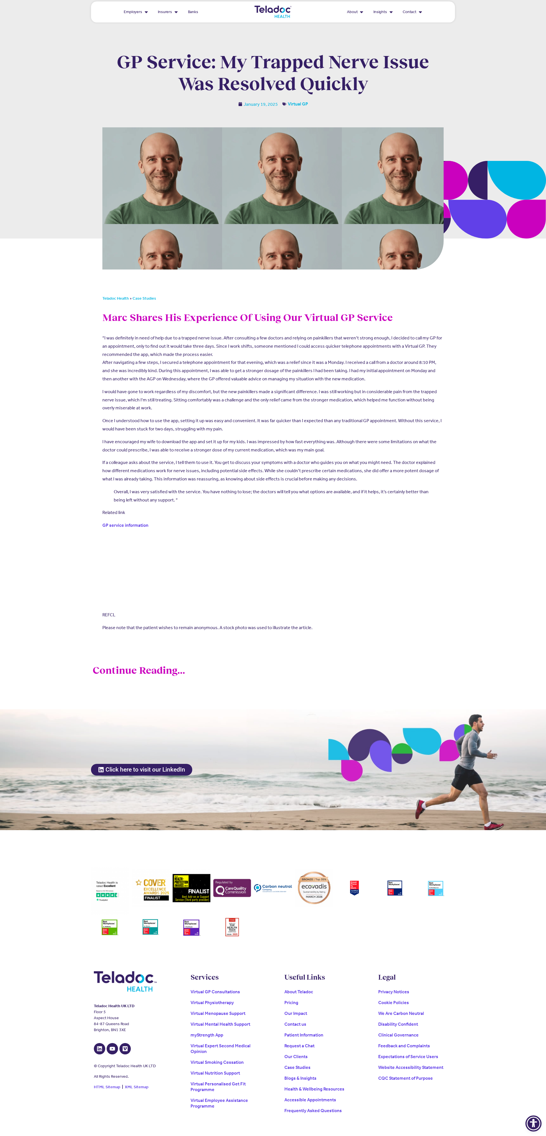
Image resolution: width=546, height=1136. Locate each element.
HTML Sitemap (107, 1087)
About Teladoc (298, 991)
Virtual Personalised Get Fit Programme (218, 1086)
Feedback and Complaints (404, 1045)
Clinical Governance (398, 1035)
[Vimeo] (125, 1048)
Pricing (291, 1002)
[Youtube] (112, 1048)
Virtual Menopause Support (218, 1013)
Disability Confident (398, 1024)
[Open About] (361, 12)
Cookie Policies (393, 1002)
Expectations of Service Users (408, 1056)
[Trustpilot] (110, 891)
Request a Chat (299, 1045)
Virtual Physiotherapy (212, 1002)
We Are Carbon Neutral (401, 1013)
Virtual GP (298, 104)
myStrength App (207, 1035)
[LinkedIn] (99, 1048)
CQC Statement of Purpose (405, 1078)
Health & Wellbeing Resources (314, 1089)
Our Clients (296, 1056)
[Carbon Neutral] (273, 888)
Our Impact (295, 1013)
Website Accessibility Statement (410, 1067)
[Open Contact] (420, 12)
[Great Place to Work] (354, 888)
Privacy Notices (393, 991)
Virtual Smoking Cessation (217, 1062)
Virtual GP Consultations (215, 991)
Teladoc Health (115, 298)
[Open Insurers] (176, 12)
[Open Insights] (391, 12)
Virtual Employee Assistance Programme (219, 1103)
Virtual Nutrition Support (215, 1073)
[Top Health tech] (232, 927)
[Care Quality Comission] (232, 888)
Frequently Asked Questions (313, 1110)
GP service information (125, 525)
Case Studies (144, 298)
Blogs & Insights (300, 1078)
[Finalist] (191, 888)
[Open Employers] (146, 12)
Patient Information (303, 1035)
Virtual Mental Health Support (220, 1024)
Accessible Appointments (310, 1099)
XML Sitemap (136, 1087)
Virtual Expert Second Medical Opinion (221, 1048)
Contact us (295, 1024)
